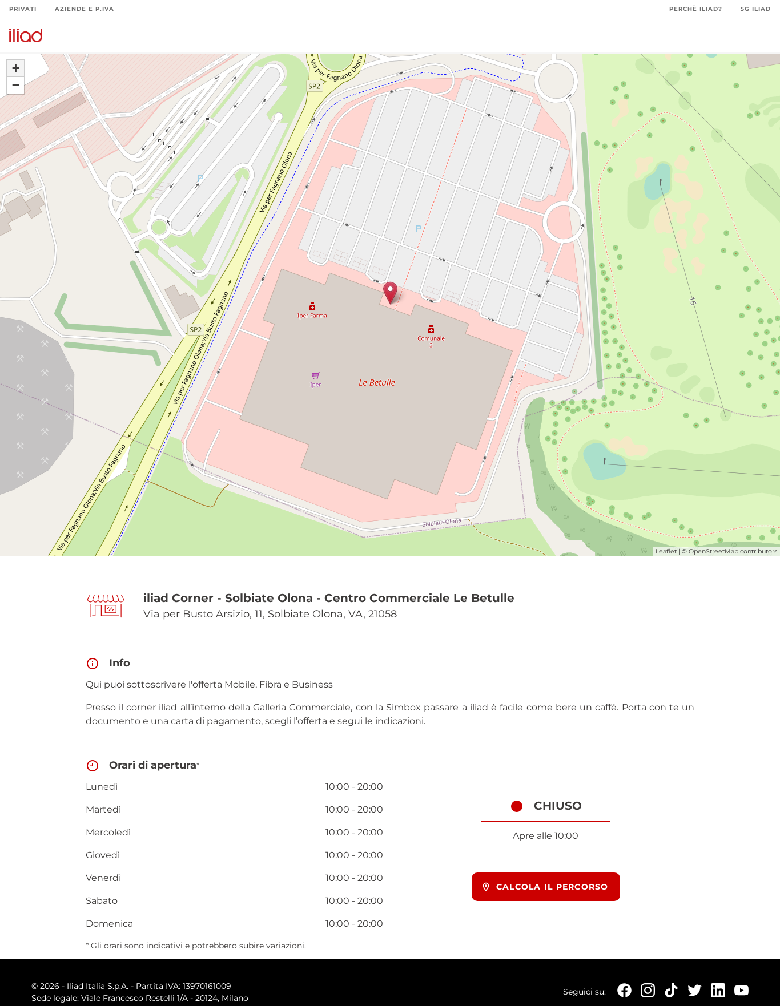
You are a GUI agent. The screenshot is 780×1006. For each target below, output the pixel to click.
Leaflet (666, 551)
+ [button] (15, 68)
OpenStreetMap (713, 551)
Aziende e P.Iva (84, 9)
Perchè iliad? (695, 9)
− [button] (15, 85)
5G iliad (756, 9)
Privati (23, 9)
